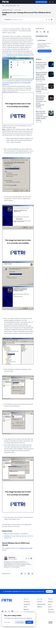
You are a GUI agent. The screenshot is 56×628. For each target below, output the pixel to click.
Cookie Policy (7, 622)
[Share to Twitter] (25, 573)
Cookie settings (50, 622)
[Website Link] (46, 19)
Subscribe (49, 591)
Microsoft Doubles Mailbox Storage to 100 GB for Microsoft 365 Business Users (41, 76)
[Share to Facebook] (21, 573)
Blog (3, 5)
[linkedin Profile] (51, 19)
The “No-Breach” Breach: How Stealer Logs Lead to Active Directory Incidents (41, 87)
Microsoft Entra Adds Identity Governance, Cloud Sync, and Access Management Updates (41, 101)
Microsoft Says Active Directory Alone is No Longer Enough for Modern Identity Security (41, 116)
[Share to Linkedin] (28, 573)
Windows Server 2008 (26, 548)
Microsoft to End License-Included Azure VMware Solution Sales (41, 65)
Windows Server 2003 (11, 5)
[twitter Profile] (49, 19)
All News (38, 59)
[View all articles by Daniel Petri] (6, 558)
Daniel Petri (13, 19)
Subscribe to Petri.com (41, 1)
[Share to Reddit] (32, 573)
